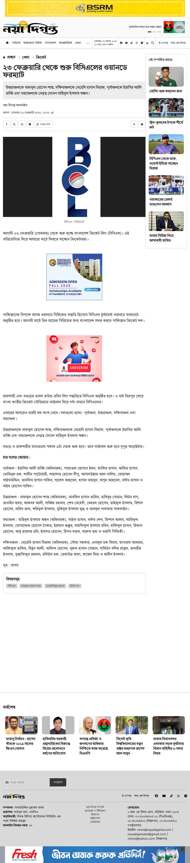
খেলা (78, 43)
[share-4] (29, 124)
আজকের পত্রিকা (32, 43)
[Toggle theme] (148, 43)
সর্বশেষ (16, 43)
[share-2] (14, 124)
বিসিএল (11, 586)
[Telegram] (142, 42)
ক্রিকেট (41, 57)
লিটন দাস (74, 586)
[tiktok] (131, 42)
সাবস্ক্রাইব (58, 834)
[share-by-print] (141, 124)
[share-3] (22, 124)
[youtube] (126, 42)
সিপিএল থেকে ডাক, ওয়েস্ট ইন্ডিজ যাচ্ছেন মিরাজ (163, 163)
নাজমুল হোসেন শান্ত (30, 586)
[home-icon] (7, 43)
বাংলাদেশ (50, 43)
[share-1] (6, 124)
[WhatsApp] (136, 42)
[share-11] (133, 124)
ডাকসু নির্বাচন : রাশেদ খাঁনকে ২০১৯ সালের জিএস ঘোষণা (20, 796)
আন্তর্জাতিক (65, 43)
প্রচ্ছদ (11, 57)
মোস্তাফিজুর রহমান (55, 586)
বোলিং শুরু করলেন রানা (165, 91)
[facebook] (121, 42)
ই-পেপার (163, 42)
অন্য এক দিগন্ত (178, 42)
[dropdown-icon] (88, 43)
